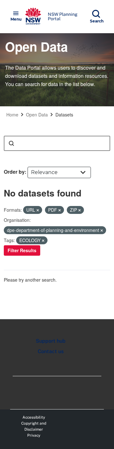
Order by (14, 171)
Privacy (33, 435)
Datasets (64, 114)
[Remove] (37, 210)
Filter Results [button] (22, 250)
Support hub (51, 341)
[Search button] (11, 143)
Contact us (51, 351)
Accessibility (33, 417)
